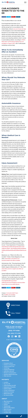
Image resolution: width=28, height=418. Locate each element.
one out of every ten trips (19, 29)
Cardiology (6, 368)
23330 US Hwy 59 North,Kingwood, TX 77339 (14, 327)
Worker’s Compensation (10, 372)
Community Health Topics (12, 293)
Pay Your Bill (7, 383)
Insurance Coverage (9, 392)
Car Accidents (12, 294)
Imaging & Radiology (9, 369)
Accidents (6, 294)
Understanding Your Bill (10, 385)
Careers (6, 404)
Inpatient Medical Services (10, 374)
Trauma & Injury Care (9, 366)
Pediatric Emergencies (9, 364)
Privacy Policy (7, 411)
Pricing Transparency (9, 390)
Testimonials (7, 406)
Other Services (7, 376)
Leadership (6, 403)
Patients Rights (8, 388)
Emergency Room (8, 363)
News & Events (7, 409)
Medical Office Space (9, 407)
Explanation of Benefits (10, 387)
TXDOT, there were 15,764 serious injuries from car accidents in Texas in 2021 (13, 41)
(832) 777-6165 (14, 330)
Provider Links (7, 412)
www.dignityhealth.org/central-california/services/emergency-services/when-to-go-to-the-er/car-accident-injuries (13, 282)
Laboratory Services (9, 371)
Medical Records (8, 393)
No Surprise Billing (8, 395)
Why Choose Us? (8, 401)
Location (6, 382)
